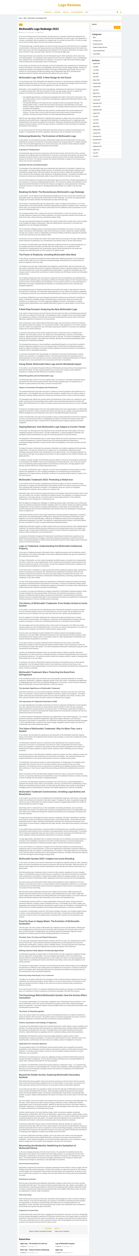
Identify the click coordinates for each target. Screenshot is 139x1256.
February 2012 (97, 129)
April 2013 (96, 90)
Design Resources (98, 44)
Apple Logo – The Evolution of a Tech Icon (33, 1243)
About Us (66, 12)
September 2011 (97, 146)
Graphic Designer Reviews (100, 47)
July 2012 (95, 116)
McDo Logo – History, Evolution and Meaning (34, 1250)
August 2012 (96, 113)
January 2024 (96, 86)
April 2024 (96, 76)
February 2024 (97, 83)
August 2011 (96, 149)
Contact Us (48, 12)
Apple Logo (59, 1250)
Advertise (57, 12)
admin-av (23, 32)
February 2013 (97, 96)
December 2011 (97, 136)
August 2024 (96, 63)
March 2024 (96, 80)
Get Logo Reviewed (77, 12)
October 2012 (96, 106)
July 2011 (95, 153)
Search (94, 24)
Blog (86, 12)
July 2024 (95, 66)
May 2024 (95, 73)
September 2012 (97, 110)
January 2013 (96, 100)
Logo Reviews (69, 5)
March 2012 (96, 126)
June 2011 (96, 156)
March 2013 (96, 93)
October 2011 (96, 143)
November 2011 (97, 139)
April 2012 (96, 123)
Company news (97, 40)
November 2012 (97, 103)
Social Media (96, 54)
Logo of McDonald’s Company (64, 1243)
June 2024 (96, 70)
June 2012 (96, 120)
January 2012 (96, 133)
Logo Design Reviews (99, 50)
